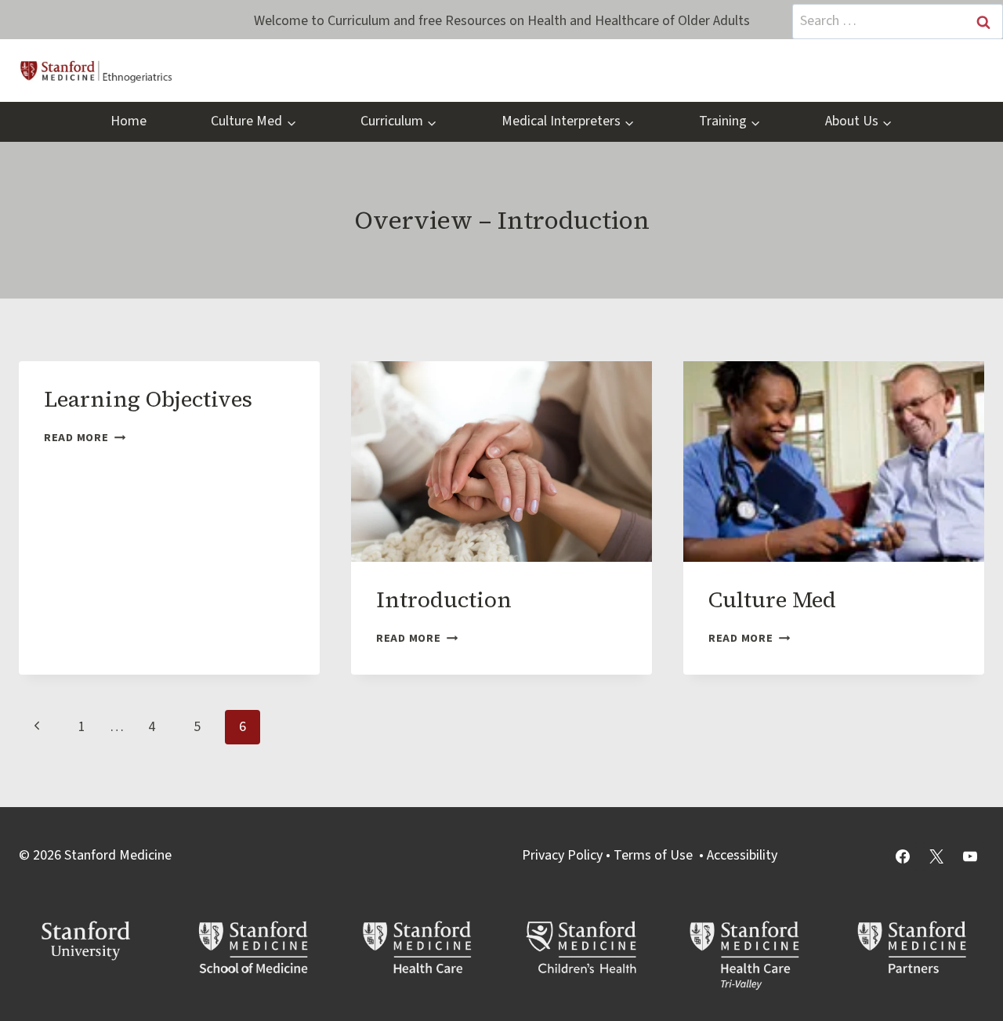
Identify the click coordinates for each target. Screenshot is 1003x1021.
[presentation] (501, 461)
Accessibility (742, 855)
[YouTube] (970, 856)
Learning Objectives (148, 399)
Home (128, 121)
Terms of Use (653, 855)
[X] (936, 856)
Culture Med (772, 599)
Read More (84, 437)
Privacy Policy (562, 855)
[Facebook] (903, 856)
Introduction (444, 599)
